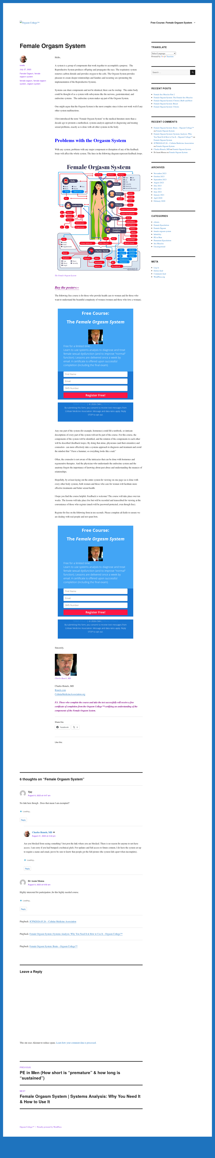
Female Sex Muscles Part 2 (164, 94)
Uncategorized (159, 246)
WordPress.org (159, 276)
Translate (170, 56)
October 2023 (159, 176)
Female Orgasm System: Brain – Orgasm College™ (54, 946)
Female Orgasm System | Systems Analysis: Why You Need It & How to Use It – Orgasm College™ (76, 933)
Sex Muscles (159, 243)
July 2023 (158, 185)
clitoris (156, 222)
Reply (23, 820)
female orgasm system (162, 231)
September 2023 (160, 179)
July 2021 (158, 188)
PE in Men (158, 237)
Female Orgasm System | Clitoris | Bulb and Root (173, 100)
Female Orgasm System (165, 130)
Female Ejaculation (161, 225)
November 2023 (160, 173)
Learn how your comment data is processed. (76, 1042)
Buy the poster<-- (67, 287)
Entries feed (158, 270)
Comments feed (160, 273)
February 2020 (159, 201)
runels (22, 65)
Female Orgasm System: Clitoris (166, 106)
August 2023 (159, 182)
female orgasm (26, 80)
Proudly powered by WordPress (49, 1127)
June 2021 (158, 191)
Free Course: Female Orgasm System (171, 22)
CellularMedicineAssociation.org (70, 694)
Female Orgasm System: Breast (166, 103)
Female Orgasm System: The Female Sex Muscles (173, 97)
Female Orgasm (26, 73)
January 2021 (159, 194)
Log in (156, 267)
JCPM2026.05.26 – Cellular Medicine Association (53, 921)
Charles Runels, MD (42, 832)
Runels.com (60, 690)
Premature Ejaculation (162, 240)
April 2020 (158, 198)
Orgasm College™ (27, 1127)
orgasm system (33, 83)
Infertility (157, 234)
